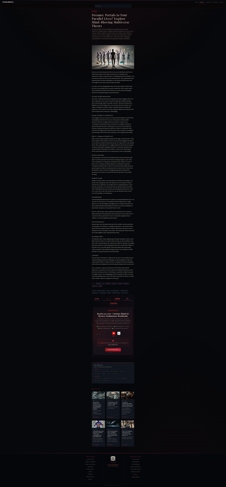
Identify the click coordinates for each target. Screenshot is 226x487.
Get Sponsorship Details (112, 349)
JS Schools (114, 373)
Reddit (114, 283)
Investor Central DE (114, 371)
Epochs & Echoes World (107, 378)
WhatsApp (120, 283)
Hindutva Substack (135, 477)
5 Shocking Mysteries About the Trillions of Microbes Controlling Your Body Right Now (98, 434)
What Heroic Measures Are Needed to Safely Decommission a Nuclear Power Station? (97, 406)
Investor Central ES (105, 371)
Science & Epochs (97, 380)
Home (196, 2)
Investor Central (97, 371)
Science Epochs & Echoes (135, 466)
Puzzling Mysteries (124, 378)
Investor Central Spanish (90, 461)
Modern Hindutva (106, 380)
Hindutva (104, 373)
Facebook (99, 283)
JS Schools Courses (90, 476)
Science (202, 2)
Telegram (127, 283)
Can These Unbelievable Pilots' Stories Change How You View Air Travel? (127, 404)
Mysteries (215, 2)
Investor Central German (90, 464)
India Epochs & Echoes (135, 471)
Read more (96, 417)
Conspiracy (208, 2)
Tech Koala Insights (97, 378)
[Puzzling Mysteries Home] (7, 2)
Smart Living (122, 371)
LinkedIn (108, 283)
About (221, 2)
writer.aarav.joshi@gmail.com (113, 464)
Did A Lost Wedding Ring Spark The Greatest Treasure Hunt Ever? (127, 433)
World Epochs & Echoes (135, 469)
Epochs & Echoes (97, 373)
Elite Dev (109, 373)
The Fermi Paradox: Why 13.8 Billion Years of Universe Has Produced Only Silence (112, 434)
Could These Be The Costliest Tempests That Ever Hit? (113, 404)
